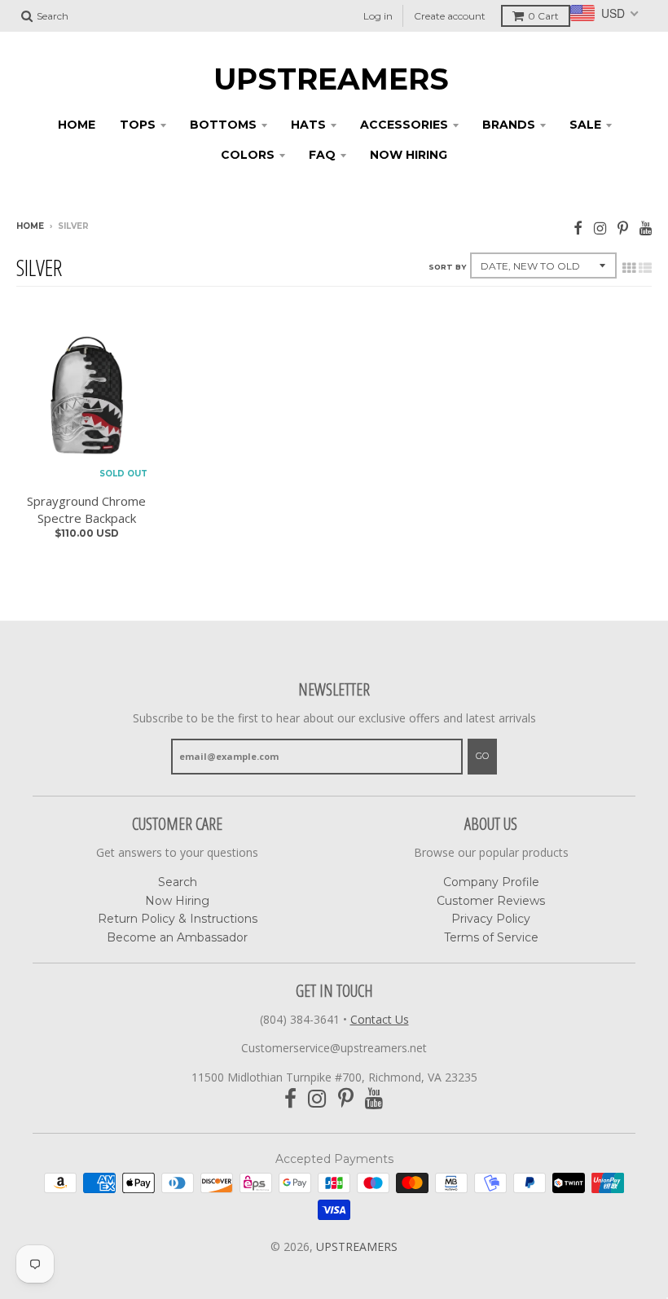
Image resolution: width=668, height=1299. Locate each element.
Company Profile (491, 882)
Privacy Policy (490, 918)
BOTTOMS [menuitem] (223, 124)
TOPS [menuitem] (138, 124)
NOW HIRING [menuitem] (408, 154)
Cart (543, 16)
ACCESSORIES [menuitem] (404, 124)
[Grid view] (628, 268)
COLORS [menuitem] (248, 154)
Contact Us (379, 1019)
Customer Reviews (491, 900)
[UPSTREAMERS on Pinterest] (622, 227)
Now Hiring (177, 900)
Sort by (447, 266)
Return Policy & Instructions (177, 918)
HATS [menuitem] (308, 124)
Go (482, 755)
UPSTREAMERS (331, 79)
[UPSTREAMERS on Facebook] (578, 227)
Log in (378, 16)
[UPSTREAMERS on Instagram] (600, 227)
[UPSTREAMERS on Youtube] (645, 227)
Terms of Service (491, 937)
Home (30, 226)
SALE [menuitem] (585, 124)
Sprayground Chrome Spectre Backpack (86, 509)
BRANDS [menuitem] (508, 124)
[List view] (645, 268)
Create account (450, 16)
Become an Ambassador (177, 937)
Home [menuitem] (76, 124)
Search (177, 882)
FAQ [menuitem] (322, 154)
